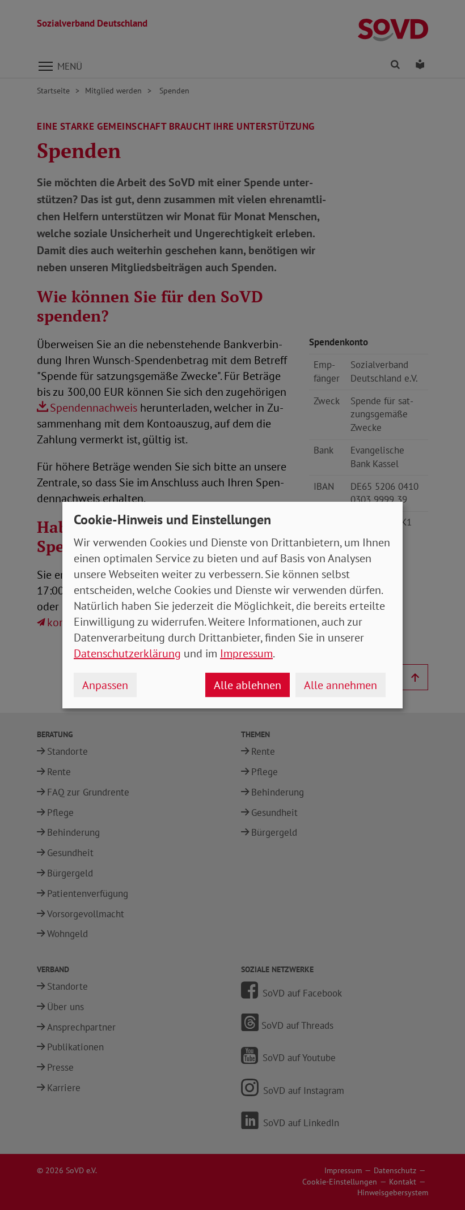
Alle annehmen (340, 685)
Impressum (246, 653)
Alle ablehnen (247, 685)
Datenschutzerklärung (127, 653)
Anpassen (105, 685)
